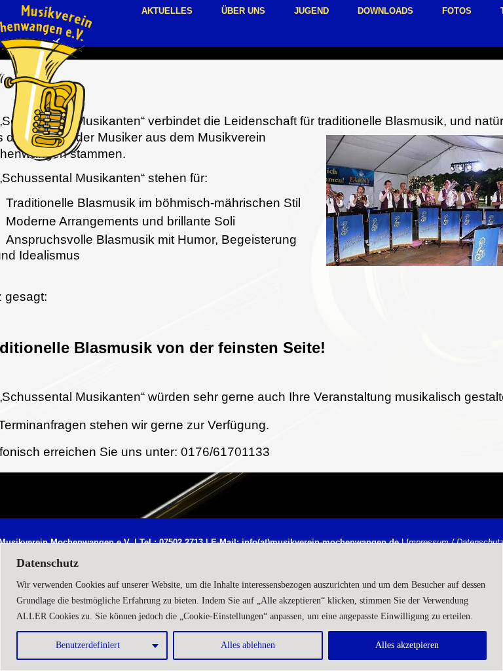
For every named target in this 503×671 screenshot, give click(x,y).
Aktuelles (167, 11)
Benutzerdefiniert (88, 645)
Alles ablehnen (248, 645)
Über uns (243, 11)
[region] (251, 607)
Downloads (385, 11)
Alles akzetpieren (407, 645)
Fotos (457, 11)
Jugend (311, 11)
